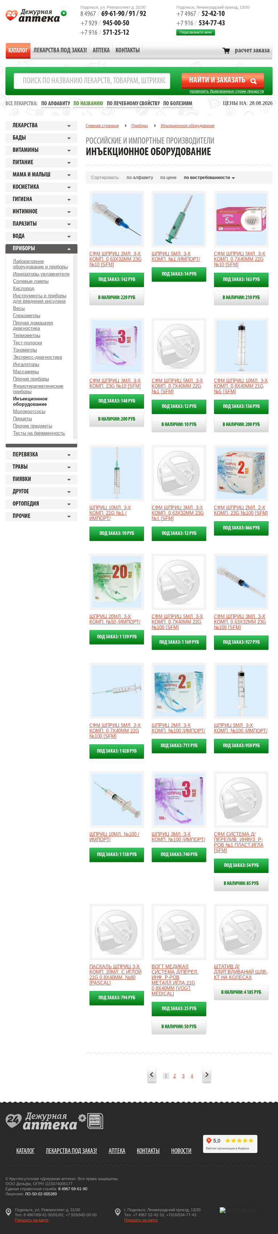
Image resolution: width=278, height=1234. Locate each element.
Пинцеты (22, 418)
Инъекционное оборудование (30, 401)
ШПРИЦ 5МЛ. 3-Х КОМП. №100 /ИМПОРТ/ (241, 728)
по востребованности (207, 177)
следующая (206, 1076)
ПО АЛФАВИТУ (55, 104)
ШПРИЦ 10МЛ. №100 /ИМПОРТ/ (114, 836)
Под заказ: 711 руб (179, 746)
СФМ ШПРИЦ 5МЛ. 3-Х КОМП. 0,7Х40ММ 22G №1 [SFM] (177, 386)
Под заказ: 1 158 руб (117, 855)
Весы (19, 308)
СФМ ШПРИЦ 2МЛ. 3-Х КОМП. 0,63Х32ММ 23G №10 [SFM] (115, 259)
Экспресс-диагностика (37, 357)
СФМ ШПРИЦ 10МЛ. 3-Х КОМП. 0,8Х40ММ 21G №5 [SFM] (241, 386)
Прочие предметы (32, 426)
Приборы (139, 125)
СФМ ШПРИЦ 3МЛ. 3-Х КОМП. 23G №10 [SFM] (115, 383)
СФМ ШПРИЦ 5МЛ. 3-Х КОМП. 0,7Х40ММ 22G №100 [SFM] (177, 622)
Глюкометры (26, 315)
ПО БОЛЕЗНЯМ (177, 104)
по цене (168, 177)
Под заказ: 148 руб (116, 401)
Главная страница (102, 125)
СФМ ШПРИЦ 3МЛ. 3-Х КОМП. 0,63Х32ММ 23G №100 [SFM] (240, 622)
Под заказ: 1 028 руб (117, 751)
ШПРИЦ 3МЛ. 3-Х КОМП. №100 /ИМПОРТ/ (178, 836)
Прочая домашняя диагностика (33, 325)
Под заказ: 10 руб (117, 533)
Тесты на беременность (39, 433)
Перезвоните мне (196, 32)
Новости (181, 1151)
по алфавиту (140, 177)
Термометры (26, 335)
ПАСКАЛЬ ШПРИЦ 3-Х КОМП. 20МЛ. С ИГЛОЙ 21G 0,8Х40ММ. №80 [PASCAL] (115, 975)
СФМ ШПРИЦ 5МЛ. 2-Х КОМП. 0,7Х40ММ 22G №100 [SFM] (115, 731)
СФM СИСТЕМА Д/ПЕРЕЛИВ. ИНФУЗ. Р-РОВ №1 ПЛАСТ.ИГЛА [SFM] (239, 842)
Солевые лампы (31, 281)
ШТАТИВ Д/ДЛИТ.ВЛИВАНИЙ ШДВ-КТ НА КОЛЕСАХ (241, 972)
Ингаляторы (26, 364)
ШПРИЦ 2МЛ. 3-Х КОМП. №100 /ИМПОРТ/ (178, 728)
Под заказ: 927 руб (241, 642)
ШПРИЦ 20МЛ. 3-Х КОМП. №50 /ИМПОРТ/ (114, 619)
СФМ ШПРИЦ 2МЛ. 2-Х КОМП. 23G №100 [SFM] (241, 510)
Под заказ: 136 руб (241, 406)
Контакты (127, 51)
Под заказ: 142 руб (116, 279)
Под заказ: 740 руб (179, 855)
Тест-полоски (27, 342)
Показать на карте (32, 1220)
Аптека (101, 51)
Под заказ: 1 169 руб (179, 642)
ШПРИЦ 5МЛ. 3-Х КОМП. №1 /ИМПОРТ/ (176, 256)
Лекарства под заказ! (60, 51)
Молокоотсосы (29, 411)
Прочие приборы (31, 379)
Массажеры (26, 371)
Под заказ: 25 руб (179, 1009)
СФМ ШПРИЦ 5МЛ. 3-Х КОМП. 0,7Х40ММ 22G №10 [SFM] (239, 259)
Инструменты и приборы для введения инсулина (39, 298)
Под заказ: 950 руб (241, 746)
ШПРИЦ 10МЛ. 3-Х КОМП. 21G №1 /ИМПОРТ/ (110, 513)
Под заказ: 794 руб (116, 998)
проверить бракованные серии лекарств (227, 91)
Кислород (23, 288)
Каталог (18, 51)
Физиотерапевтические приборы (38, 388)
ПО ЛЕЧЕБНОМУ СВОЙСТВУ (133, 104)
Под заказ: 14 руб (179, 274)
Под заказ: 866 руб (241, 528)
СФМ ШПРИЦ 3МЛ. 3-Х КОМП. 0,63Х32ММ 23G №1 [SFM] (178, 513)
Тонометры (25, 350)
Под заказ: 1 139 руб (117, 637)
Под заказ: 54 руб (241, 865)
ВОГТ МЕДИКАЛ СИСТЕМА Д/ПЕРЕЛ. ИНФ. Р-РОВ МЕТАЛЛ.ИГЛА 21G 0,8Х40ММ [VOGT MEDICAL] (175, 980)
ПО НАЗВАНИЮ (88, 104)
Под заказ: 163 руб (241, 279)
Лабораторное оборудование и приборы (40, 264)
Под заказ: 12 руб (179, 406)
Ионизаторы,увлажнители (41, 274)
